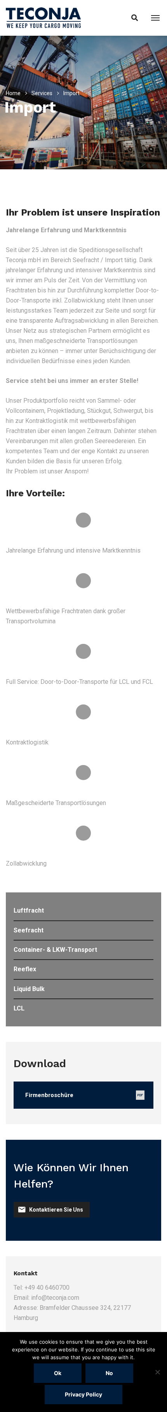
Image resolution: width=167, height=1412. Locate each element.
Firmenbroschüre (49, 1095)
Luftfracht (29, 910)
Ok (57, 1373)
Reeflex (25, 969)
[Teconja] (43, 17)
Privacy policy (83, 1394)
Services (41, 93)
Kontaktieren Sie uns (56, 1210)
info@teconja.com (55, 1297)
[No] (157, 1372)
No (109, 1373)
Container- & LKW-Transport (55, 949)
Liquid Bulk (29, 989)
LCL (19, 1008)
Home (13, 93)
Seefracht (28, 930)
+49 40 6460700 (47, 1287)
